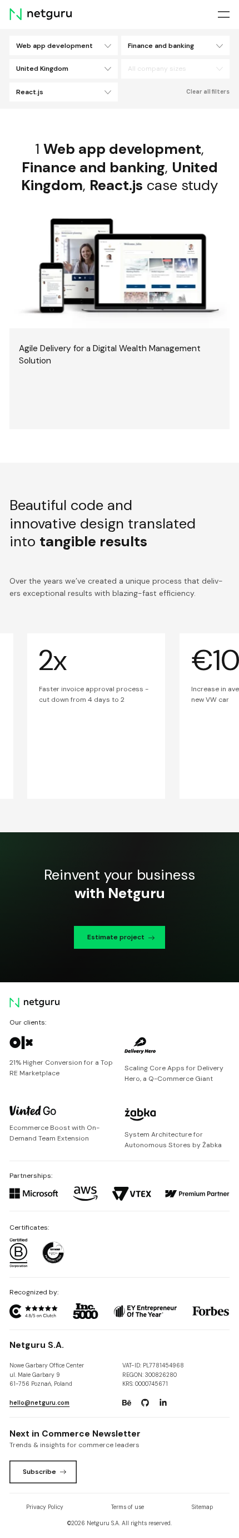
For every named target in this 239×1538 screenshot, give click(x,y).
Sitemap (202, 1507)
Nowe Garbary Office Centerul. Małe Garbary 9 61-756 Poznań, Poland (46, 1374)
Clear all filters (208, 91)
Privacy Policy (44, 1507)
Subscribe (39, 1471)
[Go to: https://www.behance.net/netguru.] (126, 1402)
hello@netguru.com (39, 1402)
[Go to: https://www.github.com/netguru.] (145, 1402)
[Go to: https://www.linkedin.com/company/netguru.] (163, 1402)
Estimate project (116, 937)
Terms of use (127, 1507)
